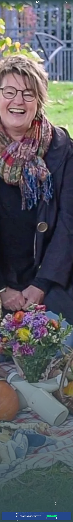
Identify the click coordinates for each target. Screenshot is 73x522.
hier (36, 516)
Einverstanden (51, 515)
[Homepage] (36, 2)
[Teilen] (56, 511)
